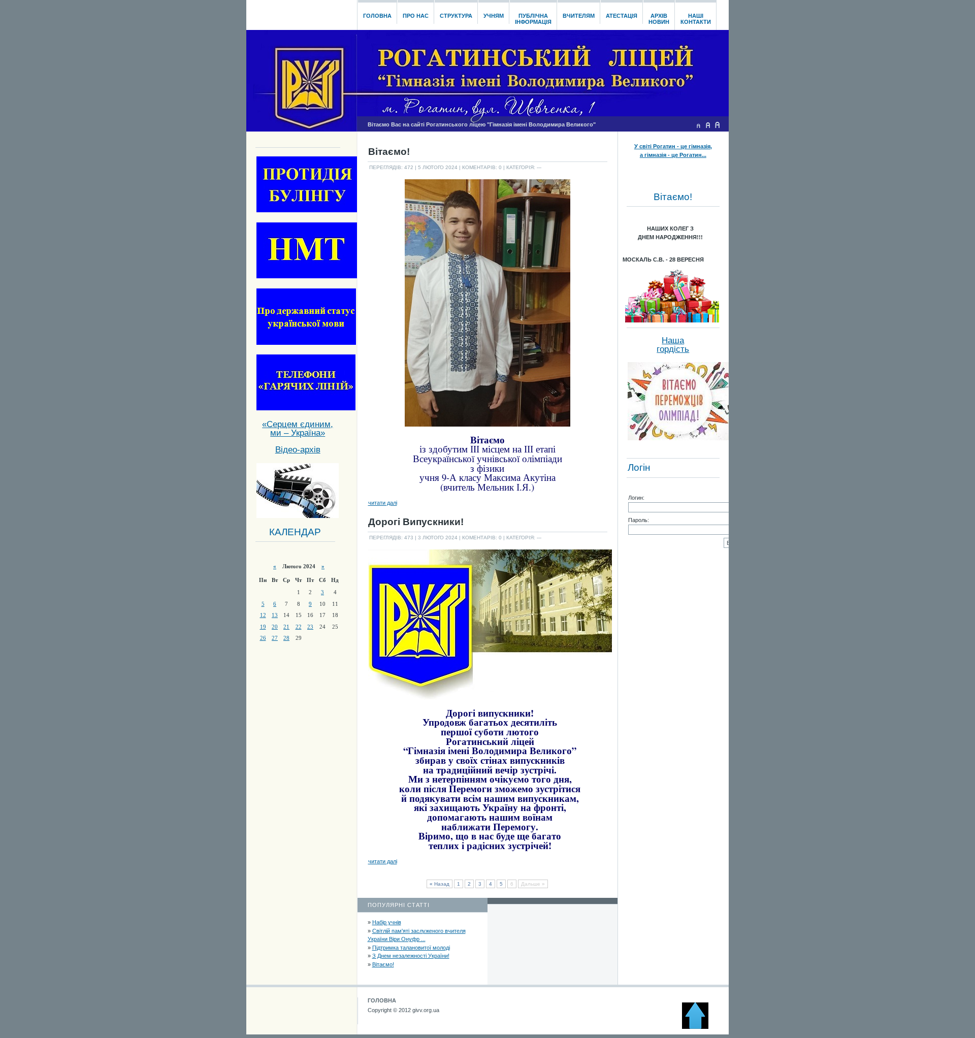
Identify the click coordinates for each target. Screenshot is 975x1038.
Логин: (636, 498)
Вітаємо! (383, 964)
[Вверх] (700, 1027)
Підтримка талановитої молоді (411, 948)
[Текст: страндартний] (707, 124)
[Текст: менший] (698, 124)
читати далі (382, 503)
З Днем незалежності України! (410, 956)
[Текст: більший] (717, 124)
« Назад (439, 884)
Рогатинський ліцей (301, 12)
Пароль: (638, 520)
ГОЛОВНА (382, 1000)
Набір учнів (386, 922)
